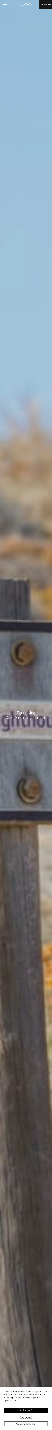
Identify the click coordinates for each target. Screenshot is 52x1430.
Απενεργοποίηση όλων (26, 1424)
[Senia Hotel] (26, 4)
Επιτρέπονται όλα (26, 1410)
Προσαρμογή (26, 1417)
